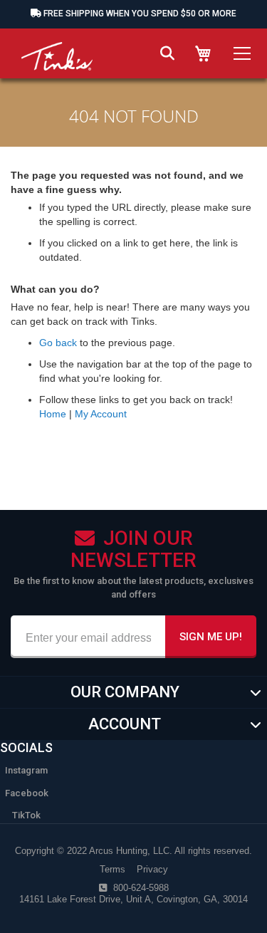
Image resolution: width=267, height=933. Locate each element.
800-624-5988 (139, 887)
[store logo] (57, 50)
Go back (58, 342)
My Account (101, 413)
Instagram (26, 770)
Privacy (152, 869)
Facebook (26, 793)
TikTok (26, 815)
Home (52, 413)
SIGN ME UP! (210, 636)
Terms (112, 869)
